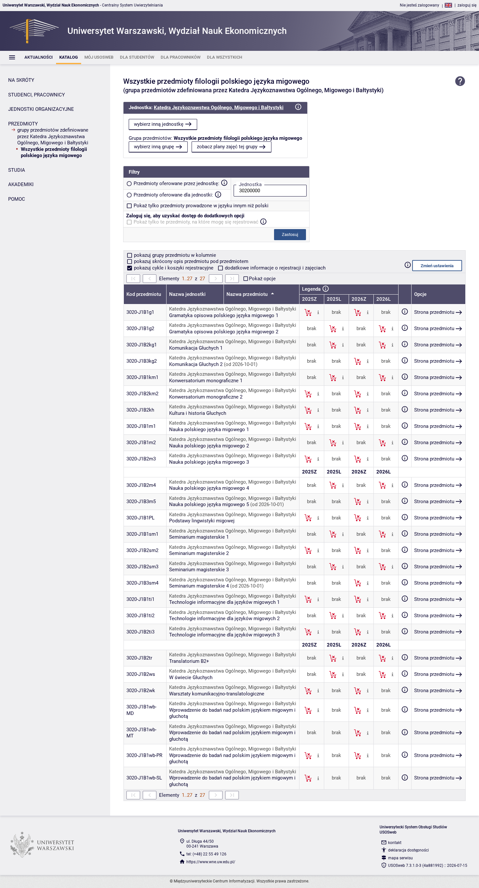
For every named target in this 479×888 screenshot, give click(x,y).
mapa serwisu (400, 858)
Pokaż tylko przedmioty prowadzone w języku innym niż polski (201, 206)
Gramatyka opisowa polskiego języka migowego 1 (223, 315)
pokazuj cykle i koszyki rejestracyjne (174, 268)
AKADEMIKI (21, 184)
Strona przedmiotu (434, 312)
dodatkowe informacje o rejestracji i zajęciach (275, 268)
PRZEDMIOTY (23, 124)
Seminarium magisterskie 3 (199, 570)
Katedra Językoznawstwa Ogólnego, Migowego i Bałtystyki (218, 107)
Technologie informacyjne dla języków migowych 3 (224, 635)
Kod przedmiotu (143, 294)
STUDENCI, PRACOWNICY (36, 95)
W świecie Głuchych (190, 677)
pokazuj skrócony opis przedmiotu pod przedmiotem (190, 261)
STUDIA (16, 170)
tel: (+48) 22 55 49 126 (206, 854)
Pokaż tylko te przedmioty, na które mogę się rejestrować (196, 222)
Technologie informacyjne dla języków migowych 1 (224, 602)
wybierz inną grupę (154, 147)
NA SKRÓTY (21, 80)
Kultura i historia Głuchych (197, 413)
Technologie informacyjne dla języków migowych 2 (224, 618)
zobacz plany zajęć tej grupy (227, 147)
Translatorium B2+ (189, 661)
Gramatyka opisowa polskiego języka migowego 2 (223, 332)
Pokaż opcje (262, 279)
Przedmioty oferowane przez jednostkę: (176, 183)
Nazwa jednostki (187, 294)
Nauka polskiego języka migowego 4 (209, 488)
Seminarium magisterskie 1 (199, 537)
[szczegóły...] (318, 312)
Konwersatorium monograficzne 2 (205, 397)
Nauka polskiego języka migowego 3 (209, 462)
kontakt (394, 842)
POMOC (16, 199)
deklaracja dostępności (408, 850)
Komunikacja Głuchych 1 (196, 348)
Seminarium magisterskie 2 (199, 553)
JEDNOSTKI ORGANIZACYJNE (41, 109)
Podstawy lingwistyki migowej (202, 521)
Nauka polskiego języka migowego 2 (209, 446)
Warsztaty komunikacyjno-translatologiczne (216, 694)
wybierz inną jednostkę (158, 124)
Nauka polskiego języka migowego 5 (209, 504)
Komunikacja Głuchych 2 (196, 364)
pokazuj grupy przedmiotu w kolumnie (174, 255)
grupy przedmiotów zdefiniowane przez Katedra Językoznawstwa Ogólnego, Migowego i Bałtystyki (52, 136)
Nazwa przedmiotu (247, 294)
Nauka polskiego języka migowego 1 (209, 429)
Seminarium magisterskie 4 (199, 586)
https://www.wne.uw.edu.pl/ (210, 862)
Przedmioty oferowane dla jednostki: (173, 195)
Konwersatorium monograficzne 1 (205, 381)
